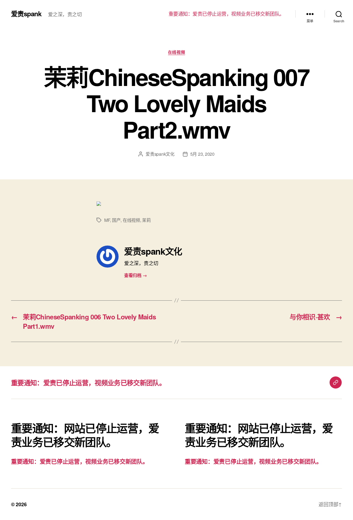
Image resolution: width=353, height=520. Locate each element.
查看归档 (135, 275)
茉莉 (146, 220)
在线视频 (176, 52)
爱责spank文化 (160, 154)
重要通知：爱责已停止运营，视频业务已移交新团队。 (226, 14)
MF (107, 220)
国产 (116, 220)
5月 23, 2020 (202, 154)
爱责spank (26, 13)
